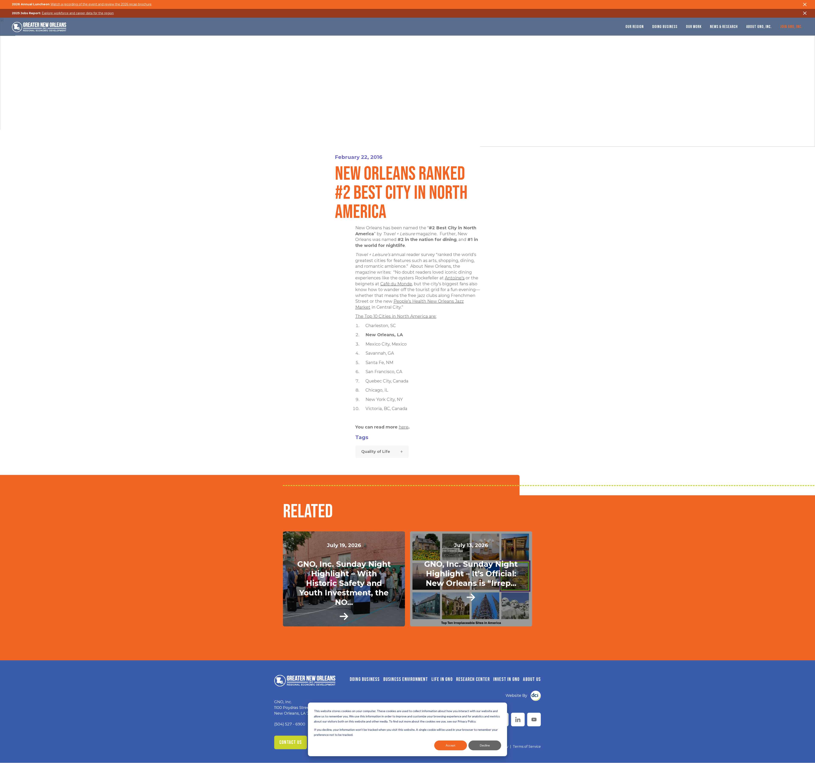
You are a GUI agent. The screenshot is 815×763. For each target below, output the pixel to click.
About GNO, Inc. (759, 26)
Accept (450, 745)
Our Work (693, 26)
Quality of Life (375, 451)
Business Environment (405, 679)
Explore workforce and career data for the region (78, 13)
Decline (485, 745)
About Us (532, 679)
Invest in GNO (506, 679)
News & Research (724, 26)
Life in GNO (442, 679)
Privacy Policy (466, 721)
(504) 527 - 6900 (289, 724)
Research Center (473, 679)
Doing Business (664, 26)
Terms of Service (527, 747)
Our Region (634, 26)
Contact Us (290, 742)
